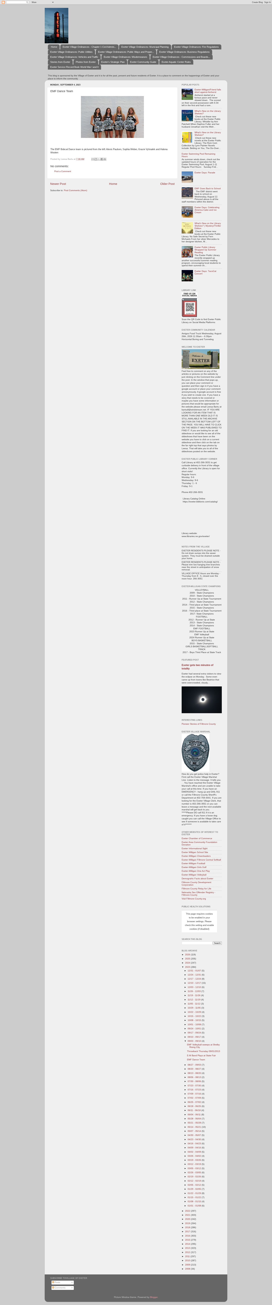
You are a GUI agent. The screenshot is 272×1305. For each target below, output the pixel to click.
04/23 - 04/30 (195, 1139)
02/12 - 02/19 (195, 1181)
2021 (188, 1215)
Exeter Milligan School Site (195, 852)
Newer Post (58, 183)
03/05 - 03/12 (195, 1168)
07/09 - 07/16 (195, 1094)
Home (54, 46)
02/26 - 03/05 (195, 1172)
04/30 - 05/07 (195, 1135)
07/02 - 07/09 (195, 1098)
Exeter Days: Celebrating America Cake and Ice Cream (207, 210)
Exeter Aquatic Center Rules (176, 62)
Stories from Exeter (60, 62)
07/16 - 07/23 (195, 1090)
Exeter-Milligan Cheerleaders (196, 856)
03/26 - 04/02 (195, 1156)
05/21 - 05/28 (195, 1123)
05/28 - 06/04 (195, 1118)
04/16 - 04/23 (195, 1143)
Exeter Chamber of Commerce (197, 838)
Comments (59, 1288)
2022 (188, 1211)
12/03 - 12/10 (195, 987)
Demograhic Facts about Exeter (197, 878)
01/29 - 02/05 (195, 1189)
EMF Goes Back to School (208, 188)
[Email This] (92, 159)
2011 (187, 1256)
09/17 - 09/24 (195, 1033)
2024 (188, 963)
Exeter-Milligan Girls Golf (194, 867)
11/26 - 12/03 (194, 991)
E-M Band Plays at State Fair (201, 1055)
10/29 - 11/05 (194, 1008)
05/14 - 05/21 (195, 1127)
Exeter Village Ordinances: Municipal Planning (145, 46)
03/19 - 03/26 (195, 1160)
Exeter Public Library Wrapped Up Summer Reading (205, 249)
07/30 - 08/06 (195, 1081)
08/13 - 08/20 (195, 1073)
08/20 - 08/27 (195, 1069)
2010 (188, 1260)
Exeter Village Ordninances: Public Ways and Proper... (126, 52)
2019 (188, 1223)
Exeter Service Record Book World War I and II (74, 67)
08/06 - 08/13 (195, 1077)
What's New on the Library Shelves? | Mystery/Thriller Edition (208, 226)
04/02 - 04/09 (195, 1152)
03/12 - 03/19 (195, 1164)
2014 (188, 1244)
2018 (188, 1227)
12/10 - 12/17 (195, 983)
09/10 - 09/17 (195, 1037)
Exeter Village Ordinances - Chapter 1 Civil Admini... (89, 46)
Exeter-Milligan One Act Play (196, 871)
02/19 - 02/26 (195, 1176)
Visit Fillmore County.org (194, 899)
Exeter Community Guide (143, 62)
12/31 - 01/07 (195, 971)
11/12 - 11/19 (194, 999)
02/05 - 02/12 (195, 1185)
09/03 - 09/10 (195, 1041)
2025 (188, 959)
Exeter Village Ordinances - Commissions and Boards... (181, 57)
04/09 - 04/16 (195, 1147)
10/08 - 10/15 (195, 1020)
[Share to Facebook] (101, 159)
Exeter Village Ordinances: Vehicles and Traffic (74, 57)
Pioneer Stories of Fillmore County (199, 724)
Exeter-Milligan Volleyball (194, 875)
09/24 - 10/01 (195, 1028)
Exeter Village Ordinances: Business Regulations (184, 52)
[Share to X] (98, 159)
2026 (188, 954)
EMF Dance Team (196, 1059)
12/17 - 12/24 (195, 979)
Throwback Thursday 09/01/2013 (203, 1051)
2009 (188, 1265)
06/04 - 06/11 (194, 1114)
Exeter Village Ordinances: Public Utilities (71, 52)
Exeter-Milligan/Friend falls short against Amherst (208, 90)
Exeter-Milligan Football (193, 863)
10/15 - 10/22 (195, 1016)
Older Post (167, 183)
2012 (188, 1252)
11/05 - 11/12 (194, 1004)
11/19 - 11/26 (194, 995)
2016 (188, 1236)
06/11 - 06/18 (194, 1110)
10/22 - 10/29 (195, 1012)
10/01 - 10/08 (195, 1024)
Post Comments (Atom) (75, 190)
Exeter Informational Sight (194, 848)
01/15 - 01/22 (195, 1197)
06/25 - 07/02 (195, 1102)
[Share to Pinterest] (104, 159)
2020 (188, 1219)
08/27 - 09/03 (195, 1065)
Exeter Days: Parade (205, 172)
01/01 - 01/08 (195, 1206)
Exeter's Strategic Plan (113, 62)
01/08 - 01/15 (195, 1201)
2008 (188, 1269)
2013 (188, 1248)
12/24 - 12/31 (195, 975)
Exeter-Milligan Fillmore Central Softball (201, 860)
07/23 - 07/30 (195, 1085)
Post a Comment (62, 171)
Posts (57, 1282)
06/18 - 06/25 (195, 1106)
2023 (188, 967)
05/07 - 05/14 (195, 1131)
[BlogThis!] (95, 159)
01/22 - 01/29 (195, 1193)
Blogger (154, 1297)
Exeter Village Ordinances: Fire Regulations (196, 46)
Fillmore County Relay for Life (196, 888)
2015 (188, 1240)
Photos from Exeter (86, 62)
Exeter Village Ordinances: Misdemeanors (125, 57)
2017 (188, 1231)
